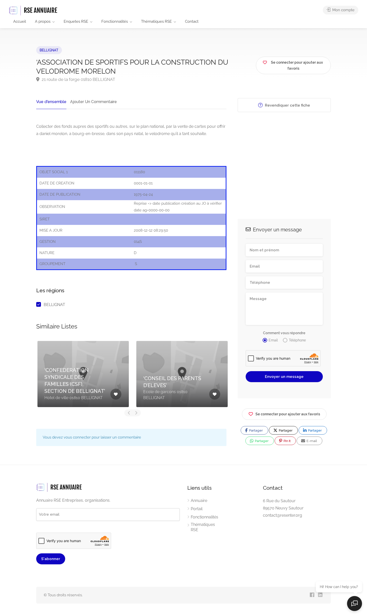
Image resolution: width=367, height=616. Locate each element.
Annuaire (199, 500)
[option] (83, 374)
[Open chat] (354, 603)
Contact (191, 21)
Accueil (19, 21)
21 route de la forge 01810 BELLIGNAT (78, 79)
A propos (42, 21)
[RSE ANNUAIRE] (34, 10)
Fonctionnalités (114, 21)
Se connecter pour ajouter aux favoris (287, 414)
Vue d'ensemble (51, 101)
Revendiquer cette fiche (287, 105)
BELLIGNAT (49, 50)
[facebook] (312, 595)
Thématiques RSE (156, 21)
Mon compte (343, 10)
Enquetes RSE (76, 21)
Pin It (287, 441)
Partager (255, 430)
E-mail (311, 441)
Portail (196, 508)
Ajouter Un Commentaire (93, 101)
